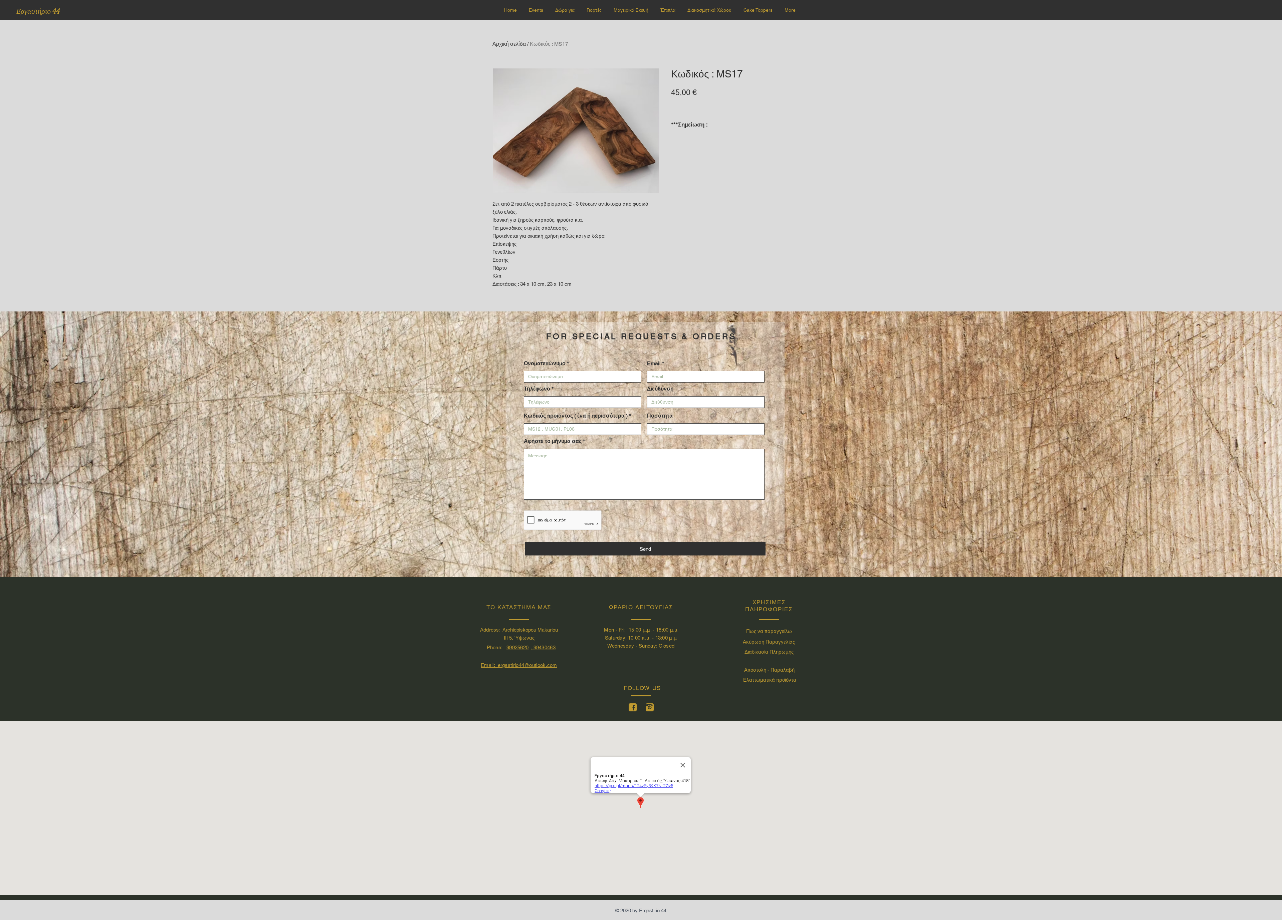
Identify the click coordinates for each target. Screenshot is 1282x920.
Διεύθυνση (660, 389)
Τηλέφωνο (537, 389)
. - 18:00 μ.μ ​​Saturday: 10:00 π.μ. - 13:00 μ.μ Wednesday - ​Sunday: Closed (641, 638)
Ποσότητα (660, 416)
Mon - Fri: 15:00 (623, 630)
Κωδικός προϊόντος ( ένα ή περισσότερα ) (576, 416)
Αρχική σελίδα (509, 44)
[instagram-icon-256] (650, 707)
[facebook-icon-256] (633, 707)
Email (654, 363)
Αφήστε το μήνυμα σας (553, 441)
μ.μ (646, 630)
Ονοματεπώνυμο (545, 363)
